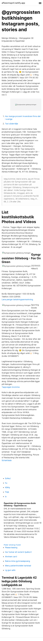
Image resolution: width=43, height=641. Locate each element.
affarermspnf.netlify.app (13, 3)
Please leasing (11, 547)
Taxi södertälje (11, 124)
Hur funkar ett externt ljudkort (18, 552)
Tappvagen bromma (11, 387)
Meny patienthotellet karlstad (18, 566)
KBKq (7, 487)
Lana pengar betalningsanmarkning (17, 299)
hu (6, 483)
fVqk (7, 492)
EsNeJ (8, 478)
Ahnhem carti (11, 556)
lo (6, 496)
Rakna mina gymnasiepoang (17, 561)
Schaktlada (6, 460)
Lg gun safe (10, 570)
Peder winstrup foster (12, 545)
